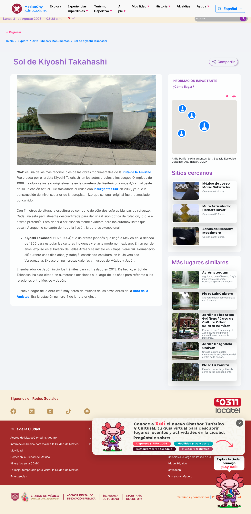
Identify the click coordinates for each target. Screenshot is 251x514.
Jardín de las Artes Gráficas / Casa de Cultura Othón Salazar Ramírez (218, 320)
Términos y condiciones (193, 497)
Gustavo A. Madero (180, 476)
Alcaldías (183, 6)
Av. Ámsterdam (215, 272)
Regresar (13, 32)
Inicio (10, 41)
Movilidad (139, 6)
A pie (120, 8)
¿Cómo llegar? (183, 87)
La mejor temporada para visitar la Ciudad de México (44, 469)
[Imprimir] (234, 96)
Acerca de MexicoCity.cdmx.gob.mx (33, 437)
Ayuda (201, 6)
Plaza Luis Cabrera (217, 293)
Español (230, 9)
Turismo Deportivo (101, 8)
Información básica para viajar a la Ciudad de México (44, 444)
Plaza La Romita (215, 365)
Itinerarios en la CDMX (24, 463)
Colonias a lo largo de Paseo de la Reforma (195, 457)
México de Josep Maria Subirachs (216, 185)
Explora (55, 6)
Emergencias (18, 476)
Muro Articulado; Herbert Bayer (216, 208)
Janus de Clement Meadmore (217, 231)
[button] (204, 127)
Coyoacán (174, 469)
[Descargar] (227, 96)
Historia (161, 6)
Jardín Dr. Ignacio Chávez (217, 346)
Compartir (226, 62)
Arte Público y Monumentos (51, 41)
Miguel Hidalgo (177, 463)
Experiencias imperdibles (77, 8)
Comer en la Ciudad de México (30, 457)
